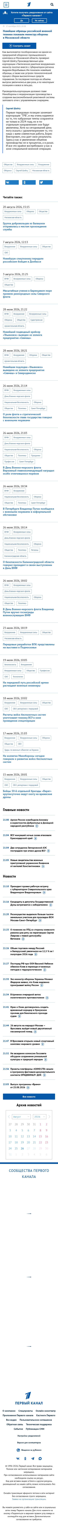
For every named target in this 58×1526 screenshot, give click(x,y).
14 (34, 1136)
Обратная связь (15, 1424)
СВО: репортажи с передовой (25, 708)
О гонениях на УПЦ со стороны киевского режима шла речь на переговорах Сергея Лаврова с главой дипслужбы (32, 934)
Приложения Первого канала (18, 1415)
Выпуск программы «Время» (25, 1086)
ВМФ (6, 278)
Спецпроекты (25, 1410)
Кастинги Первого (45, 1415)
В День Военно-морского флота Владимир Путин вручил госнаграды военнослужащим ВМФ (28, 612)
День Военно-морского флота (17, 396)
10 (10, 1136)
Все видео (11, 1419)
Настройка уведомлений (29, 1436)
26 (22, 1148)
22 (40, 1142)
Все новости (29, 1096)
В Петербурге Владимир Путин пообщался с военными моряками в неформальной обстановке (28, 511)
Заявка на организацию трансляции (29, 1499)
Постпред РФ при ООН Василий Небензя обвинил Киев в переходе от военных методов (31, 966)
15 (40, 1136)
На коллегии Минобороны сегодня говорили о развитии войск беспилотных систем (27, 759)
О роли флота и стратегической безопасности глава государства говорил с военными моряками (27, 417)
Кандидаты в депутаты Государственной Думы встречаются (31, 903)
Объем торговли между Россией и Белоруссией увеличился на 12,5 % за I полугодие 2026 (32, 951)
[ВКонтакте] (12, 182)
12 (22, 1136)
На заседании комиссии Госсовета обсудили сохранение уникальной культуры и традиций (28, 1056)
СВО (6, 252)
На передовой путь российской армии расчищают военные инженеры (26, 684)
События (18, 1428)
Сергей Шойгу (22, 170)
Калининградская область (15, 556)
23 (46, 1142)
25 (16, 1148)
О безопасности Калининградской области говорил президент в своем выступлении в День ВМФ (28, 565)
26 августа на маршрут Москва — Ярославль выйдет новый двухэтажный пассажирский (31, 1028)
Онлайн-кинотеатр (46, 1410)
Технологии (18, 676)
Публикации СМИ (35, 1428)
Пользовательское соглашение (36, 1419)
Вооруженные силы (25, 164)
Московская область (40, 170)
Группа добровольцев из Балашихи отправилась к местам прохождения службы (24, 226)
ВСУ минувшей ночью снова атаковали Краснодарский (30, 837)
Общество (8, 164)
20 (28, 1142)
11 (16, 1136)
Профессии (9, 461)
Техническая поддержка (39, 1424)
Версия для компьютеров (29, 1443)
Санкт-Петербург (38, 408)
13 (28, 1136)
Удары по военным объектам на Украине (21, 750)
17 (10, 1142)
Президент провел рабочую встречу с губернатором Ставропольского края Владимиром (30, 889)
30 (28, 1124)
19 (22, 1142)
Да (21, 20)
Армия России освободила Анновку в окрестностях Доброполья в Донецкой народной (31, 822)
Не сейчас (39, 20)
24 (10, 1148)
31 (34, 1124)
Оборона (7, 170)
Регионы (35, 550)
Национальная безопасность (16, 402)
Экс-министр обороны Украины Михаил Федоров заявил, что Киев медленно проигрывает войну (31, 982)
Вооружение (43, 164)
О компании (9, 1410)
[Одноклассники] (29, 182)
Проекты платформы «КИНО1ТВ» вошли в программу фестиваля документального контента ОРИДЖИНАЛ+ (32, 1071)
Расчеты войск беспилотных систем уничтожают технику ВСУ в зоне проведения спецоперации (24, 717)
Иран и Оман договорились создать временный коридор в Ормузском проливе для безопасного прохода (29, 1011)
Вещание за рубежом (31, 1450)
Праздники (35, 455)
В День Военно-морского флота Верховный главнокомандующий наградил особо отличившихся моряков (28, 470)
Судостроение (36, 320)
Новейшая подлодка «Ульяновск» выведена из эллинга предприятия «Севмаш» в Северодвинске (23, 370)
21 (34, 1142)
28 (16, 1124)
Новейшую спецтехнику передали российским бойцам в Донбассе (23, 260)
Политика (22, 408)
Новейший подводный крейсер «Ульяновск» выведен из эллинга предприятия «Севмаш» (22, 335)
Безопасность (10, 664)
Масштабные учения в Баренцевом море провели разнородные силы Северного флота (27, 293)
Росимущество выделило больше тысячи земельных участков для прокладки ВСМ (32, 917)
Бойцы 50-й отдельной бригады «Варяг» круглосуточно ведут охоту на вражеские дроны (27, 794)
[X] (46, 182)
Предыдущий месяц (8, 1116)
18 (16, 1142)
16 (46, 1136)
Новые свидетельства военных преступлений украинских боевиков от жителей (29, 863)
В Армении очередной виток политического (27, 996)
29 (22, 1124)
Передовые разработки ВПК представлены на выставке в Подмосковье (29, 646)
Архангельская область (14, 326)
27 (10, 1124)
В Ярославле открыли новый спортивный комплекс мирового (32, 1042)
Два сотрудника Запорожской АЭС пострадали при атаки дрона (28, 849)
